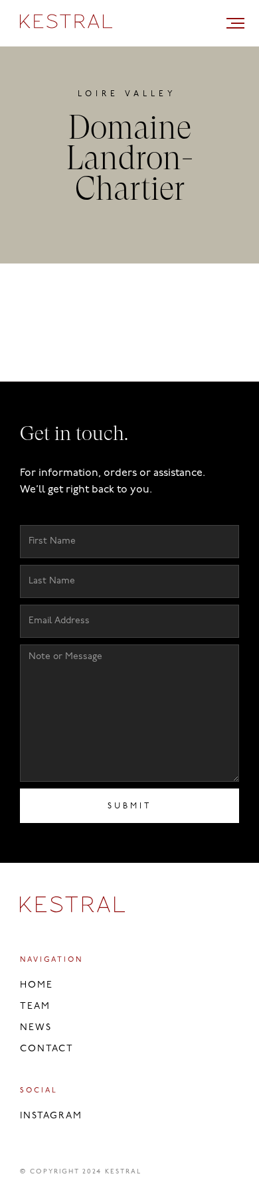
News (36, 1028)
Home (36, 985)
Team (35, 1007)
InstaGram (51, 1116)
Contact (47, 1049)
